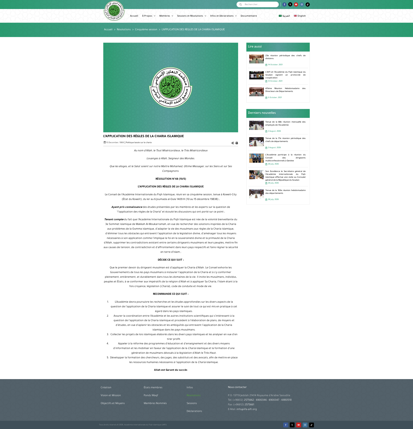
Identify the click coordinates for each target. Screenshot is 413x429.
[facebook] (285, 425)
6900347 (274, 400)
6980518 (286, 400)
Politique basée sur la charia (139, 143)
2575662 (249, 400)
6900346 (261, 400)
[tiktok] (311, 425)
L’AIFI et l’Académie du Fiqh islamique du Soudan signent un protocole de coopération (285, 75)
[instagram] (305, 425)
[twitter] (292, 424)
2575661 (249, 404)
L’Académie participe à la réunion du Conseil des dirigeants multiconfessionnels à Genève (285, 158)
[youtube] (298, 425)
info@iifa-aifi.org (247, 409)
